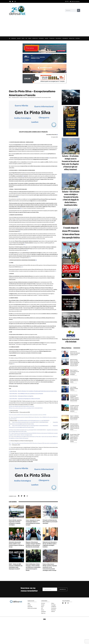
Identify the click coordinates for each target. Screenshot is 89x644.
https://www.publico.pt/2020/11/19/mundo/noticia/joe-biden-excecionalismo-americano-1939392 (27, 414)
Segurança (41, 38)
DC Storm (21, 97)
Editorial (78, 38)
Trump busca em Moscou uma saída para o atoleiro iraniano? (75, 353)
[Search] (78, 10)
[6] (9, 417)
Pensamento (65, 38)
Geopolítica (35, 38)
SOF (26, 38)
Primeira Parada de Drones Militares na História (74, 380)
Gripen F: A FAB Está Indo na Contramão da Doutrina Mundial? (74, 417)
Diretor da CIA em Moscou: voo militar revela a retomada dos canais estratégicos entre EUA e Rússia (74, 362)
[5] (9, 412)
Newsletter (71, 38)
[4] (9, 410)
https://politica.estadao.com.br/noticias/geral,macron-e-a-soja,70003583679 (33, 420)
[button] (18, 496)
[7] (9, 420)
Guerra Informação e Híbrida (46, 97)
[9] (9, 425)
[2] (43, 151)
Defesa (46, 38)
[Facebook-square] (10, 1)
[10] (24, 244)
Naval (23, 38)
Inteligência (58, 38)
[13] (10, 440)
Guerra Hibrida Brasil (31, 97)
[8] (54, 222)
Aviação (19, 38)
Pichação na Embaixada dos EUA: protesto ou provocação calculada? (50, 522)
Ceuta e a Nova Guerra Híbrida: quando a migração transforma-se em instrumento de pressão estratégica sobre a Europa (50, 567)
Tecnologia (51, 38)
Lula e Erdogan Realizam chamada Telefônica (74, 388)
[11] (27, 250)
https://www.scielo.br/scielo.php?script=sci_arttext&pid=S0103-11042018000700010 (26, 408)
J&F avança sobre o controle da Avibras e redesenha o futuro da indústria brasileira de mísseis (74, 426)
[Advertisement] (44, 24)
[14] (22, 266)
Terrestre (13, 38)
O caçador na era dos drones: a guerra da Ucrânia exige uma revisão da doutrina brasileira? (74, 408)
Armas (29, 38)
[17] (10, 453)
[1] (9, 401)
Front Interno (25, 97)
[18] (13, 363)
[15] (10, 447)
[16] (10, 451)
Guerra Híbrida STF (38, 97)
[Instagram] (15, 1)
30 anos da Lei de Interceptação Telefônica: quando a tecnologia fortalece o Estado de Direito (74, 397)
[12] (30, 257)
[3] (9, 408)
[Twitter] (12, 1)
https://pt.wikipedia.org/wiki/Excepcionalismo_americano (22, 406)
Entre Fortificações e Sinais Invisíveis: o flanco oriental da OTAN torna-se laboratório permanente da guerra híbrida (33, 567)
